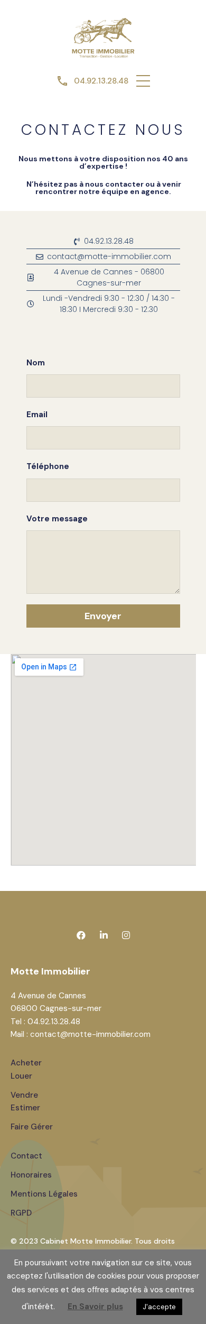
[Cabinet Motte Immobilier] (103, 36)
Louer (21, 1076)
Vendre (24, 1095)
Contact (26, 1156)
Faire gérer (32, 1126)
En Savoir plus (95, 1306)
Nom (35, 362)
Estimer (25, 1107)
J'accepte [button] (159, 1306)
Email (37, 414)
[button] (143, 81)
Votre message (57, 518)
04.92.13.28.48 (101, 81)
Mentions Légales (44, 1194)
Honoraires (31, 1175)
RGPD (21, 1213)
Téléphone (47, 466)
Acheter (26, 1063)
